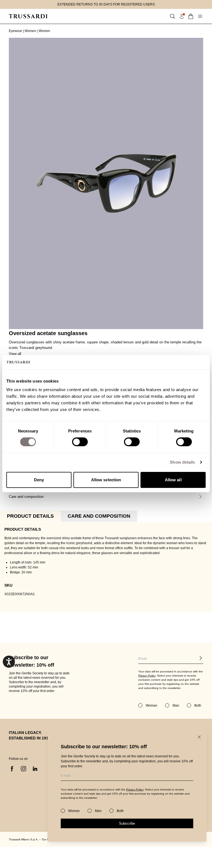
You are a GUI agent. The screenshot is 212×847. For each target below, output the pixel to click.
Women (30, 31)
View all (15, 354)
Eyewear (15, 31)
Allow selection (106, 479)
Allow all (173, 479)
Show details (182, 462)
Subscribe (127, 823)
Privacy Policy (134, 789)
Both (120, 811)
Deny (39, 479)
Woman (74, 811)
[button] (172, 16)
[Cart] (191, 16)
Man (98, 811)
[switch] (80, 441)
